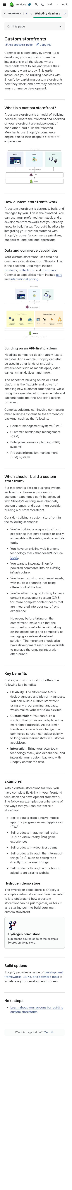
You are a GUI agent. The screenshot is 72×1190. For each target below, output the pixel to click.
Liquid (14, 557)
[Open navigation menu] (4, 4)
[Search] (36, 4)
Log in (64, 4)
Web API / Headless (47, 13)
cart (59, 275)
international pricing (24, 279)
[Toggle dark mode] (43, 4)
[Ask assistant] (29, 4)
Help (50, 4)
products (10, 270)
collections (26, 270)
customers (49, 270)
